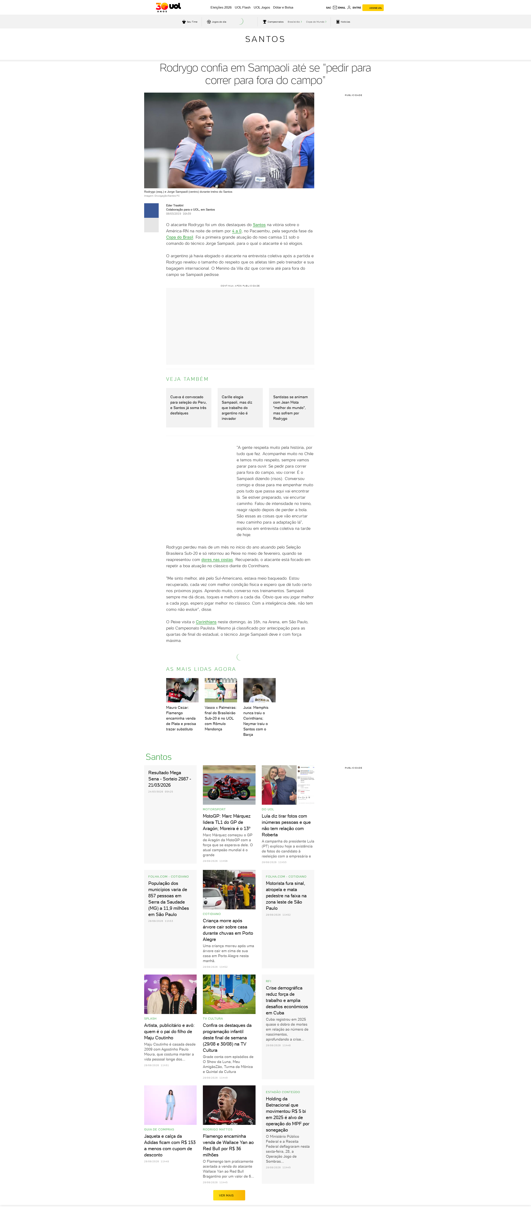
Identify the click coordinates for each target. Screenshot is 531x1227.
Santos (265, 39)
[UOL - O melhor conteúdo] (168, 7)
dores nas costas (217, 559)
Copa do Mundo (315, 21)
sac (328, 7)
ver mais (226, 1195)
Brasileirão (294, 21)
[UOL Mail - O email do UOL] (339, 7)
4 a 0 (236, 230)
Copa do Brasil (179, 237)
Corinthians (206, 621)
